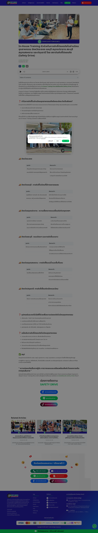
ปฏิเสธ (57, 140)
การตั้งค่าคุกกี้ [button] (50, 140)
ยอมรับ (65, 140)
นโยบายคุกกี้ (43, 138)
